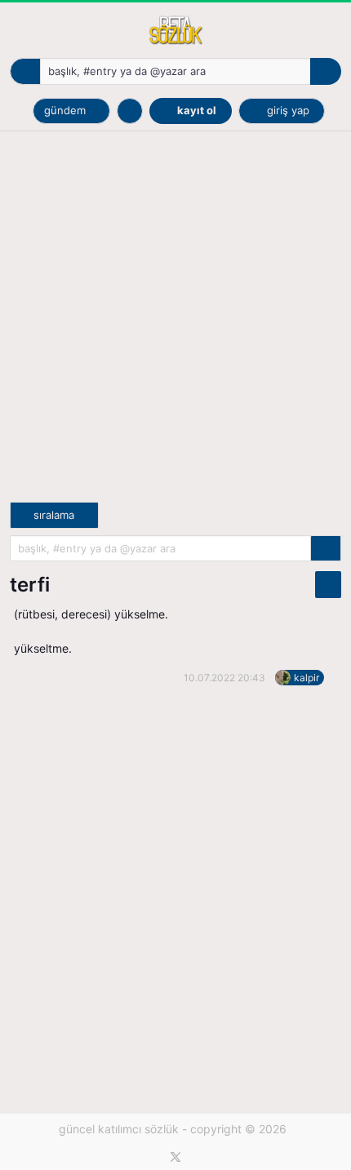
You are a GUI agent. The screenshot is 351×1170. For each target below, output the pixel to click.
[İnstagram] (200, 1156)
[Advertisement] (175, 326)
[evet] (325, 548)
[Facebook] (151, 1157)
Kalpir (306, 677)
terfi (30, 585)
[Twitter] (175, 1156)
